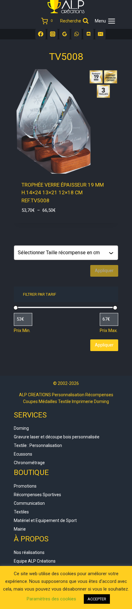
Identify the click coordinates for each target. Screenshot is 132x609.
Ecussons (23, 454)
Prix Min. (22, 330)
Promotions (25, 486)
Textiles (21, 511)
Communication (29, 503)
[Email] (100, 34)
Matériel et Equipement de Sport (45, 520)
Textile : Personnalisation (38, 445)
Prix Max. (109, 330)
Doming (21, 428)
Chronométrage (29, 462)
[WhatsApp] (76, 34)
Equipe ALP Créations (35, 561)
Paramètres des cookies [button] (51, 599)
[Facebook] (40, 34)
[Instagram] (52, 34)
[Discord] (88, 34)
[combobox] (63, 252)
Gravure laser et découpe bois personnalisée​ (56, 436)
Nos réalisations (29, 552)
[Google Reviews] (64, 34)
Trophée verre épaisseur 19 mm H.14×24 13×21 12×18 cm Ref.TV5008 (62, 193)
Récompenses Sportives (37, 494)
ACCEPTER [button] (96, 599)
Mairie (20, 529)
